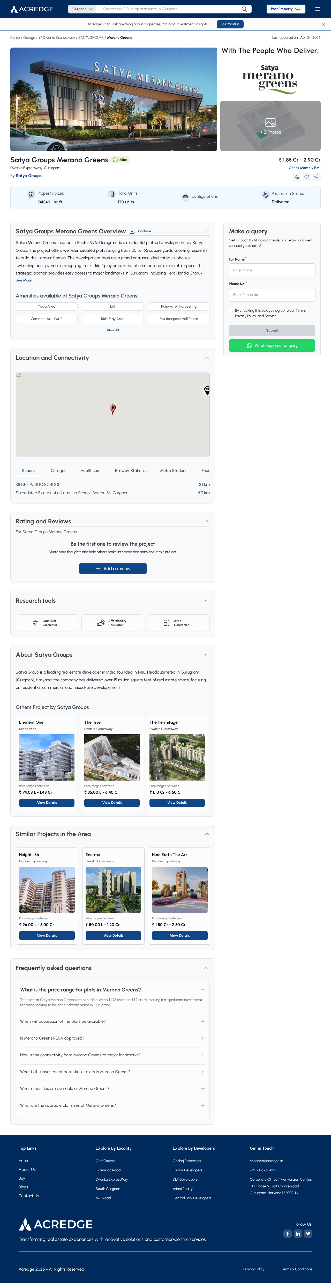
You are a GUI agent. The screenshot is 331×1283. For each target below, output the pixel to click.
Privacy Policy (253, 1269)
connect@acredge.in (263, 1161)
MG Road (103, 1198)
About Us (27, 1169)
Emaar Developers (187, 1170)
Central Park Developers (192, 1198)
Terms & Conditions (296, 1269)
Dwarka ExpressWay (112, 1179)
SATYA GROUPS (91, 37)
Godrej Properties (187, 1161)
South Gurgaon (108, 1189)
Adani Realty (183, 1189)
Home (15, 37)
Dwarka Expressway (59, 37)
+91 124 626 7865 (263, 1170)
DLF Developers (185, 1179)
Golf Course (105, 1161)
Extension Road (108, 1170)
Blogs (23, 1187)
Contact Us (29, 1195)
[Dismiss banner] (323, 24)
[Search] (244, 9)
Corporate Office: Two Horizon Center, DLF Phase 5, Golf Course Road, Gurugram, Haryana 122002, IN (281, 1186)
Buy (22, 1178)
